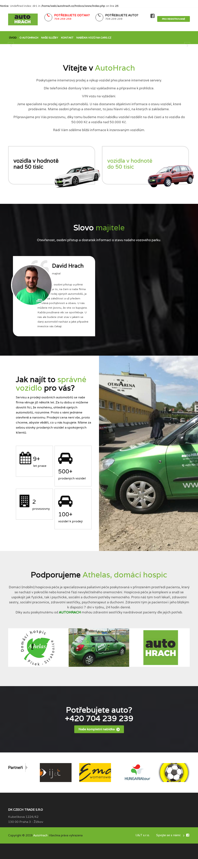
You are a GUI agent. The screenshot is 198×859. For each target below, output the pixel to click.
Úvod (13, 37)
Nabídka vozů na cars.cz (93, 37)
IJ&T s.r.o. (143, 835)
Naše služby (49, 37)
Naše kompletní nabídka (97, 729)
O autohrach (29, 37)
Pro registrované (173, 18)
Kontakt (67, 37)
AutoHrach (40, 835)
